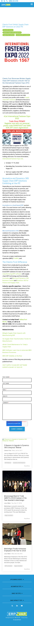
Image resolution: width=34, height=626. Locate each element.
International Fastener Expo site (12, 159)
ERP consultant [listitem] (8, 566)
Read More (27, 466)
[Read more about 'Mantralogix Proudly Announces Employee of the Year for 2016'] (17, 534)
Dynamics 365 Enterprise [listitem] (19, 462)
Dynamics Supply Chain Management (12, 32)
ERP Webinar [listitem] (8, 462)
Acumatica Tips (16, 586)
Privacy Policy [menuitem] (24, 617)
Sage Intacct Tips (16, 600)
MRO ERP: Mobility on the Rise (12, 356)
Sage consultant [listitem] (9, 515)
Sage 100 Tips (16, 593)
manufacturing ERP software (11, 274)
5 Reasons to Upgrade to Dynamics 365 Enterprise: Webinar (16, 446)
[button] (32, 4)
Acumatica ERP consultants (22, 35)
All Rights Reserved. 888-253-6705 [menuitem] (13, 617)
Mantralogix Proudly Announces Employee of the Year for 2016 (15, 549)
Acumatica (5, 278)
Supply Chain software (8, 35)
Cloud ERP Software (8, 30)
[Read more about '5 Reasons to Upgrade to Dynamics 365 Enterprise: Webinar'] (17, 440)
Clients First (7, 450)
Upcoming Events (16, 579)
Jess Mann (7, 503)
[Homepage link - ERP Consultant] (17, 615)
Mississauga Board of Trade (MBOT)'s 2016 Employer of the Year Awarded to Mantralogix (15, 498)
